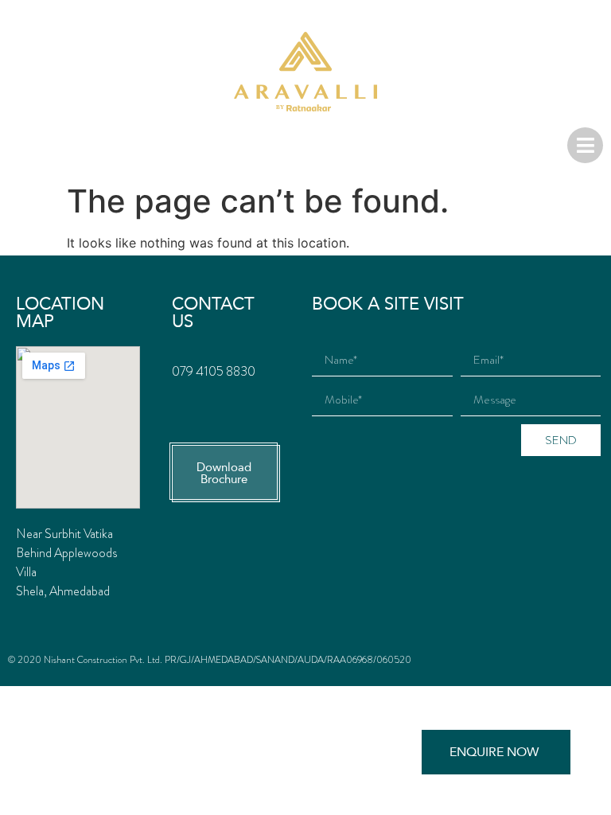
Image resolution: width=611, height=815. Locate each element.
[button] (226, 473)
